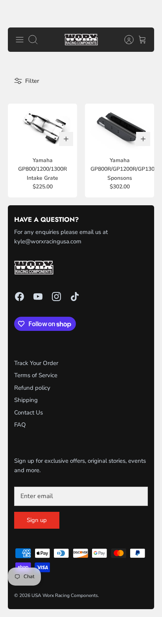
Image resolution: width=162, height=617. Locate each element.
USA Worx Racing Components (64, 595)
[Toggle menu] (19, 39)
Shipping (26, 400)
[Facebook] (19, 296)
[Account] (125, 39)
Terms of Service (35, 375)
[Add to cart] (66, 139)
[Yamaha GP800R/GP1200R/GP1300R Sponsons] (119, 127)
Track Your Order (36, 363)
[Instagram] (56, 296)
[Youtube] (38, 296)
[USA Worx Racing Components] (81, 39)
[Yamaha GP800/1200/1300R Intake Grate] (42, 127)
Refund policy (32, 388)
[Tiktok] (75, 296)
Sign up (37, 520)
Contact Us (28, 412)
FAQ (20, 425)
